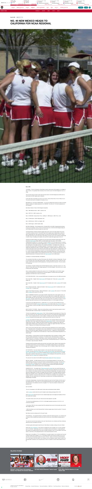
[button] (9, 3)
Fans (52, 7)
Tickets (27, 7)
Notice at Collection (65, 486)
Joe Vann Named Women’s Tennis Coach (45, 469)
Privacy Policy (27, 486)
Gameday (33, 7)
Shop (48, 7)
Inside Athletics (20, 7)
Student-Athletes (64, 7)
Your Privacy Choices (57, 486)
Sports (13, 7)
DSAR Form (50, 486)
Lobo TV (56, 7)
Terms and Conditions (44, 486)
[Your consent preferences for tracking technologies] (2, 487)
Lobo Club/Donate (41, 7)
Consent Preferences (35, 486)
